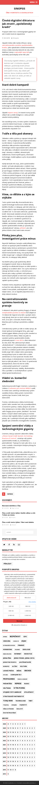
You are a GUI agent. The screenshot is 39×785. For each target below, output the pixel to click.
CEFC (25, 636)
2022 (4, 740)
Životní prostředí (9, 713)
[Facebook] (9, 544)
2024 (4, 732)
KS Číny (14, 666)
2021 (4, 745)
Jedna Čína (7, 658)
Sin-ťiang (7, 688)
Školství (20, 709)
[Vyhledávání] (19, 532)
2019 (4, 753)
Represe (10, 494)
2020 (4, 749)
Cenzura (6, 641)
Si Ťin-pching (19, 688)
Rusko (26, 684)
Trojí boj (6, 705)
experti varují (13, 113)
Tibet (30, 701)
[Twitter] (4, 544)
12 (8, 728)
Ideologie (26, 649)
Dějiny (23, 641)
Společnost (29, 692)
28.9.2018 (7, 38)
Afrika (5, 636)
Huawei (17, 649)
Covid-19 (16, 641)
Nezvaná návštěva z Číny (11, 506)
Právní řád (7, 684)
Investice (28, 654)
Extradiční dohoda (9, 645)
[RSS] (14, 544)
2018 (4, 757)
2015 (4, 770)
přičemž (23, 228)
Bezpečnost (15, 636)
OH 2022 (5, 675)
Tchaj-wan (8, 701)
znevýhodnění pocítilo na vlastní (14, 313)
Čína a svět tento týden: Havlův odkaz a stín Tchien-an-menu (18, 514)
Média (19, 671)
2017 (4, 761)
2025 (4, 728)
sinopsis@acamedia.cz (29, 783)
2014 (4, 774)
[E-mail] (19, 544)
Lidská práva (8, 671)
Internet (17, 654)
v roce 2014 (19, 340)
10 (13, 728)
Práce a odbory (22, 679)
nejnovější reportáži (22, 52)
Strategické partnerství (13, 696)
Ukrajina (14, 705)
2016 (4, 765)
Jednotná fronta (9, 662)
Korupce (6, 666)
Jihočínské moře (25, 662)
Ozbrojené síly (16, 675)
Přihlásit (7, 564)
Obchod (27, 671)
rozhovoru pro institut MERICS (20, 388)
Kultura (23, 666)
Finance (21, 645)
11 (10, 728)
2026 (4, 724)
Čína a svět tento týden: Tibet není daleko (18, 522)
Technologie (20, 701)
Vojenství (23, 705)
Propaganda (9, 679)
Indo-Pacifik (7, 654)
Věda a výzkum (8, 709)
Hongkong (7, 649)
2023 (4, 736)
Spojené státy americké (12, 692)
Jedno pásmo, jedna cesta (24, 658)
